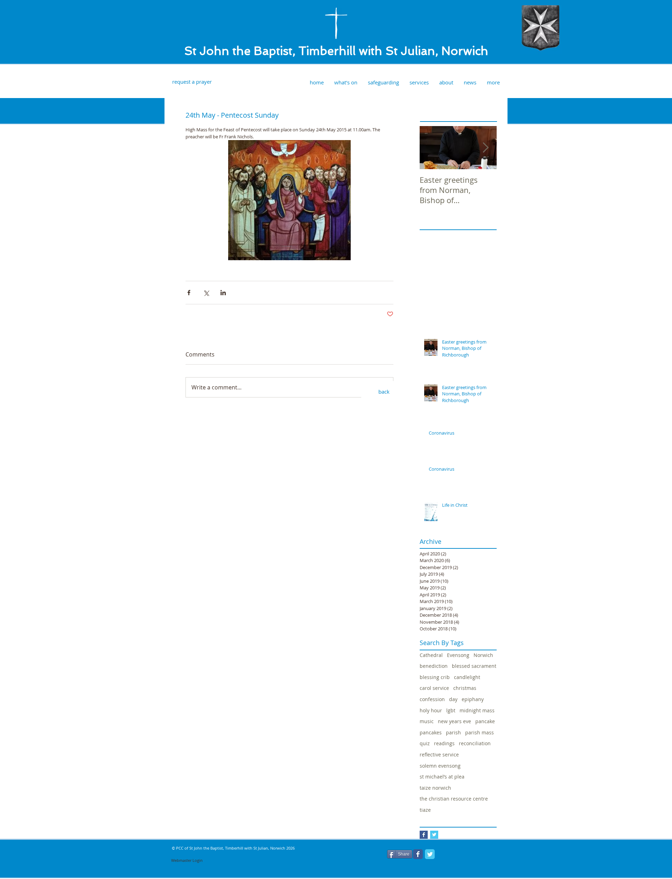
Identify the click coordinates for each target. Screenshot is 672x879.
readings (444, 743)
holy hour (431, 710)
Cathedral (431, 655)
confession (432, 699)
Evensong (458, 655)
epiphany (473, 699)
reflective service (439, 754)
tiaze (425, 810)
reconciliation (475, 743)
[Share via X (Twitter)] (206, 292)
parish (453, 732)
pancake (485, 721)
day (453, 699)
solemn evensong (440, 765)
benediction (434, 666)
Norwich (483, 655)
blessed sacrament (474, 666)
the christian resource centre (454, 798)
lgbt (450, 710)
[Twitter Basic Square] (434, 835)
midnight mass (477, 710)
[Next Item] (485, 148)
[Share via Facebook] (189, 292)
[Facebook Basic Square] (424, 835)
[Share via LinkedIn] (223, 292)
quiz (425, 743)
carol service (434, 688)
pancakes (431, 732)
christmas (464, 688)
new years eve (454, 721)
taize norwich (435, 787)
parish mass (479, 732)
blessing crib (435, 677)
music (427, 721)
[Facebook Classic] (418, 854)
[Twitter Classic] (430, 854)
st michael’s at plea (442, 776)
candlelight (467, 677)
